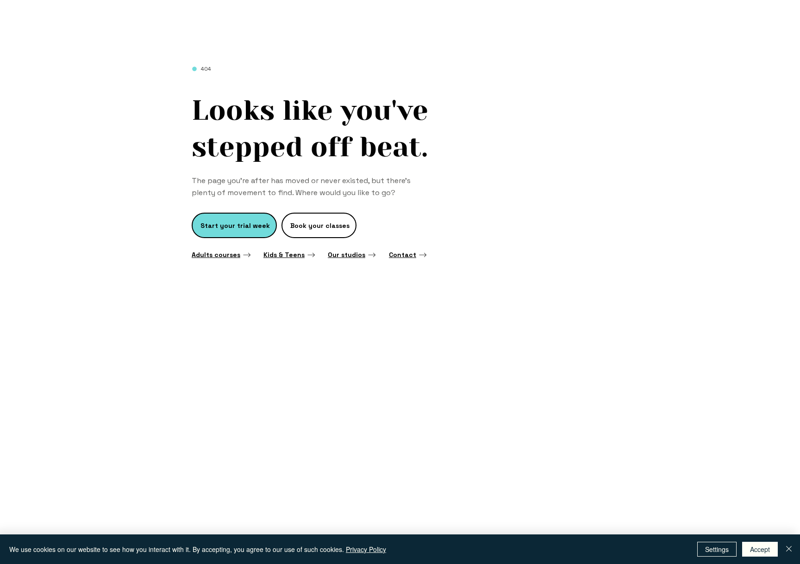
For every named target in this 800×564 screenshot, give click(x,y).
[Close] (788, 549)
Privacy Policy (366, 549)
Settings (717, 549)
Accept (760, 549)
